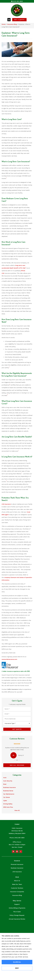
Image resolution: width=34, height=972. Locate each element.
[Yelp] (20, 851)
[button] (9, 19)
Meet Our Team (17, 884)
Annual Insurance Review (17, 919)
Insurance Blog (12, 24)
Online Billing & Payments (17, 908)
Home (3, 24)
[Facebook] (17, 851)
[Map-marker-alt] (13, 851)
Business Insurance (17, 868)
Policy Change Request (17, 915)
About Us (17, 880)
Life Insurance (17, 871)
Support (17, 904)
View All (17, 810)
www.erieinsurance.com (9, 659)
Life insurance (6, 504)
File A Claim (17, 911)
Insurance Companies (17, 891)
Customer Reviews (17, 888)
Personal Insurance (17, 864)
